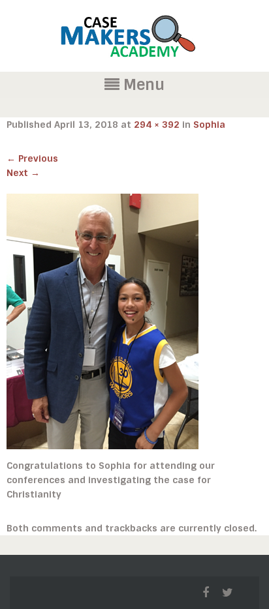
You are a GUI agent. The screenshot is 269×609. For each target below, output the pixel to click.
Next (23, 173)
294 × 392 (157, 124)
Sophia (209, 124)
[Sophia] (102, 321)
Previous (32, 158)
